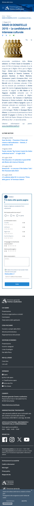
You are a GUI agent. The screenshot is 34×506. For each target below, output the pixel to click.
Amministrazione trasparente (13, 410)
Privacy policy (6, 471)
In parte (21, 215)
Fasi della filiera (7, 352)
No (14, 215)
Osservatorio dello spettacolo (11, 320)
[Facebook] (2, 35)
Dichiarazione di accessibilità (10, 461)
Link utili (4, 364)
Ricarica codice (9, 274)
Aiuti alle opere (8, 377)
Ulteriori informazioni (7, 503)
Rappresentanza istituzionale (11, 335)
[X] (6, 35)
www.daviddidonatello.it (10, 126)
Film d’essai (7, 386)
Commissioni (6, 317)
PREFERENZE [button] (10, 501)
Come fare (5, 361)
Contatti (5, 393)
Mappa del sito (6, 475)
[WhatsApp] (10, 35)
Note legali (5, 468)
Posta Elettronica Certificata (10, 405)
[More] (13, 35)
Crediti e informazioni (8, 464)
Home (3, 16)
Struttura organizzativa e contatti (12, 314)
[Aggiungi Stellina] (24, 223)
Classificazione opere (10, 380)
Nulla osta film (8, 383)
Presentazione (6, 311)
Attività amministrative (9, 332)
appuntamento (10, 451)
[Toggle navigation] (3, 8)
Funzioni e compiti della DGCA (11, 329)
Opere (5, 374)
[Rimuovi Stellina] (23, 223)
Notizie (8, 16)
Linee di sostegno (7, 349)
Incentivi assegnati (8, 346)
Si (8, 215)
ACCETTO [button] (24, 501)
